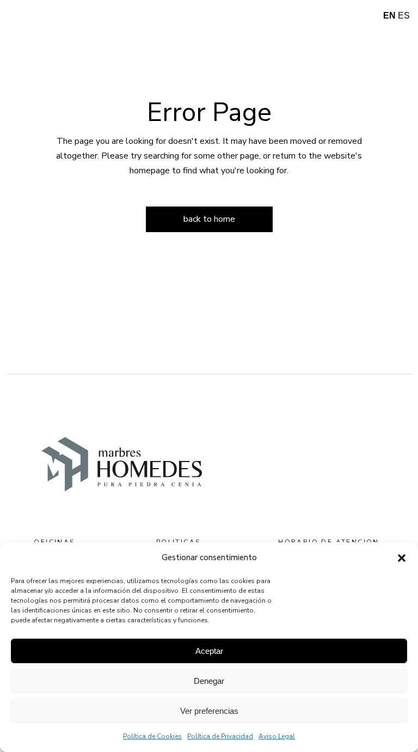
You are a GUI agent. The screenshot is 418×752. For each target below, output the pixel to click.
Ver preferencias (209, 710)
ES (404, 15)
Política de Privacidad (220, 736)
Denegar (209, 681)
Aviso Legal (277, 736)
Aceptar (209, 651)
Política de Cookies (152, 736)
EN (389, 15)
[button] (401, 558)
